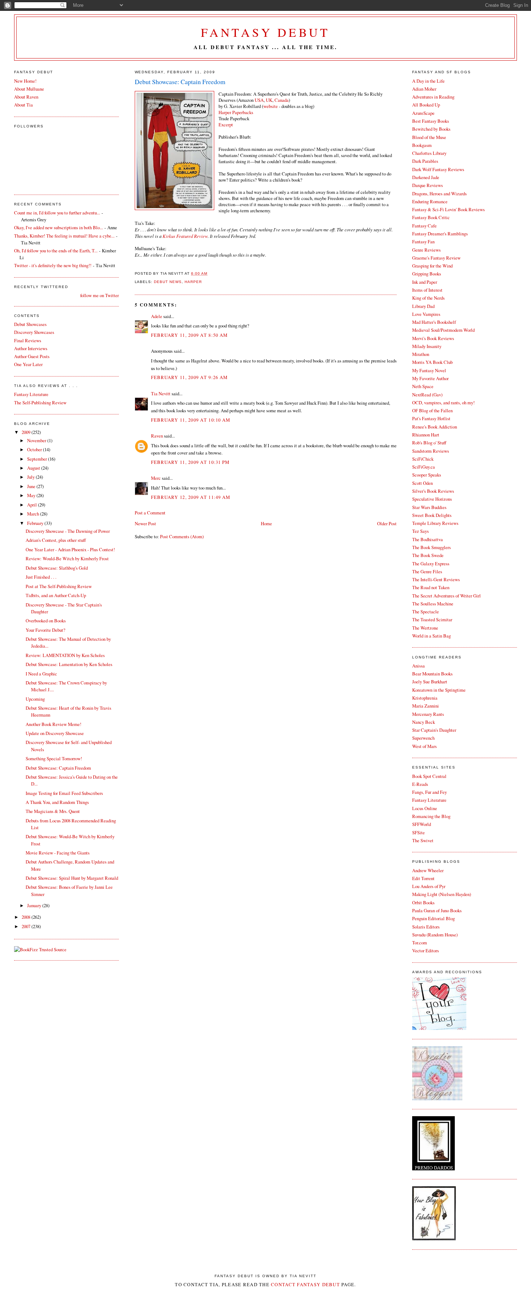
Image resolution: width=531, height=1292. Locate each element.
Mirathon (420, 354)
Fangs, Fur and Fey (429, 792)
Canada (282, 100)
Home (266, 524)
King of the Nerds (428, 298)
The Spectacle (425, 612)
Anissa (418, 666)
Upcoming (35, 699)
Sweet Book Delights (432, 515)
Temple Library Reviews (435, 523)
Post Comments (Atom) (182, 537)
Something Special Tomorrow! (54, 759)
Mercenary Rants (428, 714)
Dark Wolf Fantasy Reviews (438, 169)
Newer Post (145, 524)
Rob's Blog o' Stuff (429, 443)
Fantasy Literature (429, 800)
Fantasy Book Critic (431, 217)
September (37, 459)
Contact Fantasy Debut (305, 1285)
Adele (156, 316)
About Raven (26, 97)
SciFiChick (422, 459)
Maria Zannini (425, 706)
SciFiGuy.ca (423, 467)
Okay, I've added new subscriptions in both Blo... (58, 228)
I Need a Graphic (41, 674)
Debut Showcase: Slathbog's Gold (57, 568)
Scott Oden (422, 483)
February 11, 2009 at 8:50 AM (189, 335)
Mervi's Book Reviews (433, 338)
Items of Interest (427, 290)
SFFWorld (421, 824)
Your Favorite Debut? (45, 630)
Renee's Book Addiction (434, 427)
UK (269, 100)
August (34, 468)
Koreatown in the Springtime (439, 690)
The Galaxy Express (430, 564)
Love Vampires (426, 314)
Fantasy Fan (423, 242)
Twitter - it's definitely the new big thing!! (52, 265)
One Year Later (28, 364)
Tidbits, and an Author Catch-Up (56, 595)
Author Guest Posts (31, 356)
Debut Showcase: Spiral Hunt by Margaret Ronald (72, 878)
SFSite (418, 833)
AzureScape (423, 113)
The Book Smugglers (431, 547)
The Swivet (422, 841)
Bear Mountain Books (432, 674)
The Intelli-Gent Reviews (436, 580)
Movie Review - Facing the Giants (58, 853)
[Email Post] (209, 273)
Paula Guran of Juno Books (437, 911)
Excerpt (226, 125)
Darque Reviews (427, 185)
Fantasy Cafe (424, 226)
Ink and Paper (424, 282)
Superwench (423, 738)
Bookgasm (422, 145)
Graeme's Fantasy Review (436, 258)
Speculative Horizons (432, 499)
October (35, 450)
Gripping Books (426, 274)
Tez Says (420, 531)
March (33, 514)
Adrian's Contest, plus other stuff (56, 540)
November (37, 441)
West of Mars (424, 746)
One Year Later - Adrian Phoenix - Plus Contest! (70, 550)
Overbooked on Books (46, 621)
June (31, 486)
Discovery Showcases (34, 332)
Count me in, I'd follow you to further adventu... (57, 213)
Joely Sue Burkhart (429, 682)
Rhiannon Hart (425, 435)
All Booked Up (426, 105)
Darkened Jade (425, 177)
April (32, 505)
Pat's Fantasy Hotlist (431, 419)
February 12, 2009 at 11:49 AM (190, 497)
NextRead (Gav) (427, 395)
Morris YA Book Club (432, 362)
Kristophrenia (424, 698)
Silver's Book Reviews (433, 491)
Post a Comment (150, 513)
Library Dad (423, 306)
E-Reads (420, 784)
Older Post (387, 524)
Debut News (168, 282)
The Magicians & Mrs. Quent (53, 811)
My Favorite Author (430, 378)
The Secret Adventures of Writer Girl (446, 596)
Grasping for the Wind (432, 266)
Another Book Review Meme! (53, 724)
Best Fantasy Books (430, 121)
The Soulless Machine (432, 604)
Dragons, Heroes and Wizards (439, 194)
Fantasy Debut (265, 32)
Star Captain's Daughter (434, 730)
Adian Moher (424, 89)
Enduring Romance (430, 202)
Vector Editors (425, 951)
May (31, 495)
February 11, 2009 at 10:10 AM (190, 420)
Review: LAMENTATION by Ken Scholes (65, 655)
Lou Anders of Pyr (428, 886)
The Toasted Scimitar (432, 620)
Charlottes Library (429, 153)
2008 (26, 917)
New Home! (25, 81)
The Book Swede (428, 555)
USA (259, 100)
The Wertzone (425, 628)
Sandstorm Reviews (430, 451)
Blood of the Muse (429, 137)
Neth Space (422, 386)
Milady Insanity (426, 346)
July (31, 477)
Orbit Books (423, 903)
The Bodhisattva (427, 539)
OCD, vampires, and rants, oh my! (443, 403)
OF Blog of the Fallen (432, 411)
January (34, 905)
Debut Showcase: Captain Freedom (180, 81)
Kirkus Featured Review (185, 236)
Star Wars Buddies (429, 507)
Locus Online (424, 808)
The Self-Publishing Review (40, 403)
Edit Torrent (423, 878)
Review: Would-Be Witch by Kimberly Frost (67, 559)
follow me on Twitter (99, 295)
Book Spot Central (429, 776)
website (270, 106)
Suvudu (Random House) (435, 935)
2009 (26, 432)
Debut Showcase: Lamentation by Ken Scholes (69, 664)
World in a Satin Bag (431, 636)
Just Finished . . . (41, 577)
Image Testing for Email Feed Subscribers (64, 793)
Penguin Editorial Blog (433, 918)
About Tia (23, 105)
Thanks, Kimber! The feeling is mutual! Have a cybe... (64, 236)
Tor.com (419, 943)
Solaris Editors (426, 927)
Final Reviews (27, 341)
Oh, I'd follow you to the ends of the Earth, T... (56, 251)
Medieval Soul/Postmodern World (443, 330)
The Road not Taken (430, 587)
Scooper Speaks (426, 475)
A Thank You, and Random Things (57, 802)
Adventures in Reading (433, 97)
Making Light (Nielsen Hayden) (441, 894)
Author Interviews (30, 348)
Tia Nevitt (160, 394)
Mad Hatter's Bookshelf (434, 322)
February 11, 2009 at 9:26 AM (189, 377)
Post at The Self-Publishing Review (59, 586)
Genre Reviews (426, 250)
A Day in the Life (428, 81)
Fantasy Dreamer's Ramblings (440, 234)
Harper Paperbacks (236, 112)
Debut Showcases (30, 324)
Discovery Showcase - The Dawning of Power (68, 531)
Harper (193, 282)
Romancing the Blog (431, 816)
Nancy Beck (423, 722)
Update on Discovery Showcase (55, 733)
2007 (26, 926)
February (35, 523)
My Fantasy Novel (429, 370)
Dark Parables (425, 161)
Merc (156, 478)
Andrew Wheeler (428, 870)
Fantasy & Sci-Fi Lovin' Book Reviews (448, 209)
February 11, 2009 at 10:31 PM (190, 462)
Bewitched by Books (431, 129)
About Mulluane (29, 89)
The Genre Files (427, 572)
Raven (157, 436)
